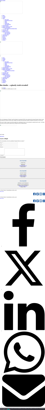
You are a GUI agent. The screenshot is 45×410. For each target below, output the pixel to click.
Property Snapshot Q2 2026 (7, 26)
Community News (5, 34)
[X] (23, 289)
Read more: (2, 136)
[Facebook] (23, 246)
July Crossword (7, 33)
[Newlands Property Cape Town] (11, 13)
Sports (6, 21)
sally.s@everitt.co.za (23, 165)
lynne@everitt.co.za (23, 175)
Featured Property (5, 25)
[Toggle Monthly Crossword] (19, 74)
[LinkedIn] (23, 330)
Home (3, 15)
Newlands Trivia (5, 30)
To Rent (3, 17)
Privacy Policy (2, 191)
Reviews (3, 82)
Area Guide (7, 19)
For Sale (3, 16)
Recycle (3, 36)
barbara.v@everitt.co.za (23, 185)
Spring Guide (4, 35)
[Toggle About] (19, 60)
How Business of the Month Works (11, 28)
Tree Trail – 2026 (5, 29)
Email (1, 144)
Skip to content (2, 0)
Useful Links (7, 23)
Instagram (4, 37)
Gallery (6, 22)
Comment (2, 155)
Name (1, 142)
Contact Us (4, 38)
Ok (8, 409)
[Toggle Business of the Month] (19, 69)
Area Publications (8, 24)
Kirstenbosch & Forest (8, 20)
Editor (4, 87)
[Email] (23, 406)
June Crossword (7, 32)
